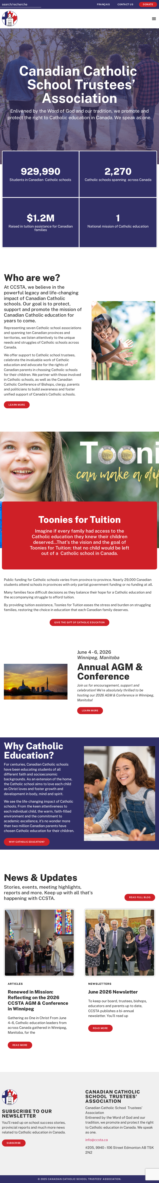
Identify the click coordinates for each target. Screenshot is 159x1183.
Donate (148, 4)
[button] (154, 19)
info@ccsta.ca (96, 1140)
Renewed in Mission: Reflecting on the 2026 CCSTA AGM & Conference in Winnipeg (38, 1000)
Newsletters (99, 983)
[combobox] (20, 4)
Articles (15, 983)
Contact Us (125, 4)
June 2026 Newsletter (113, 991)
